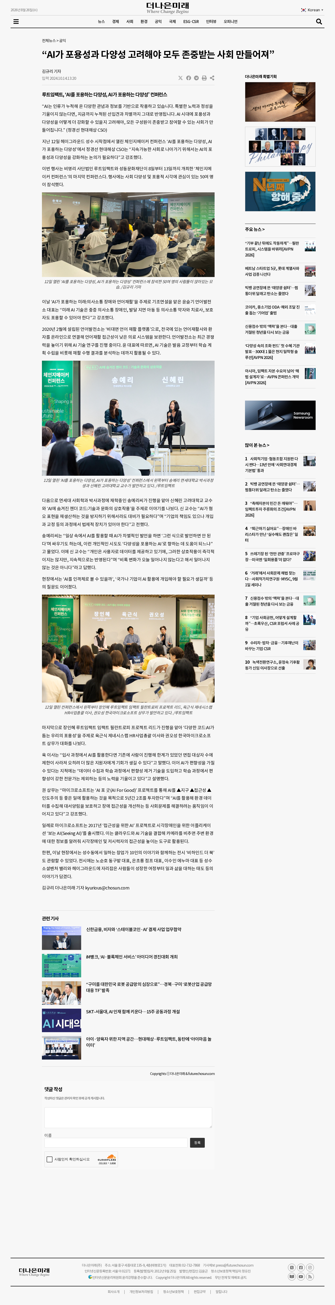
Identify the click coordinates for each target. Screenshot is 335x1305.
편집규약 (200, 1292)
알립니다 (221, 1292)
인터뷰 (211, 21)
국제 (172, 21)
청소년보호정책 (173, 1292)
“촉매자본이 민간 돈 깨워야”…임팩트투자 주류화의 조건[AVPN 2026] (271, 509)
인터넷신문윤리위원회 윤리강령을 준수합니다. (122, 1277)
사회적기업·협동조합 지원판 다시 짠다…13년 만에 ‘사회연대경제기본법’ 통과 (271, 464)
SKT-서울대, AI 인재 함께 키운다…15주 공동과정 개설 (133, 1012)
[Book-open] (292, 1277)
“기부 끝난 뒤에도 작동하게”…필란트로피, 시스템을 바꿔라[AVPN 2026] (272, 249)
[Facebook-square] (301, 1267)
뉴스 (101, 21)
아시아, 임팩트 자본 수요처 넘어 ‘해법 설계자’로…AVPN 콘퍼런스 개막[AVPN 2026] (272, 377)
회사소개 (113, 1292)
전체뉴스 (49, 40)
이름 (48, 1135)
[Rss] (310, 1277)
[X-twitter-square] (292, 1267)
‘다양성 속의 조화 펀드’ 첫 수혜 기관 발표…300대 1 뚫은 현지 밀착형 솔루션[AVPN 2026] (272, 351)
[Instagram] (310, 1267)
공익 (158, 21)
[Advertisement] (280, 771)
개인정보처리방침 (141, 1292)
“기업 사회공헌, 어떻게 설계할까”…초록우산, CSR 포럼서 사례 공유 (272, 623)
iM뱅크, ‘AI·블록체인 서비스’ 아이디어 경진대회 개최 (132, 957)
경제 (115, 21)
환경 (144, 21)
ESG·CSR (191, 21)
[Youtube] (301, 1277)
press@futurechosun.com (234, 1265)
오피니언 (230, 21)
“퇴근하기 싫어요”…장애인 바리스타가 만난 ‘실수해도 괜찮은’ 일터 (271, 534)
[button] (181, 78)
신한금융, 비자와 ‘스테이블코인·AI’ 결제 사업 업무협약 (133, 929)
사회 (129, 21)
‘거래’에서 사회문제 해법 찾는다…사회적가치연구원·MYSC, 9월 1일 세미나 (271, 579)
